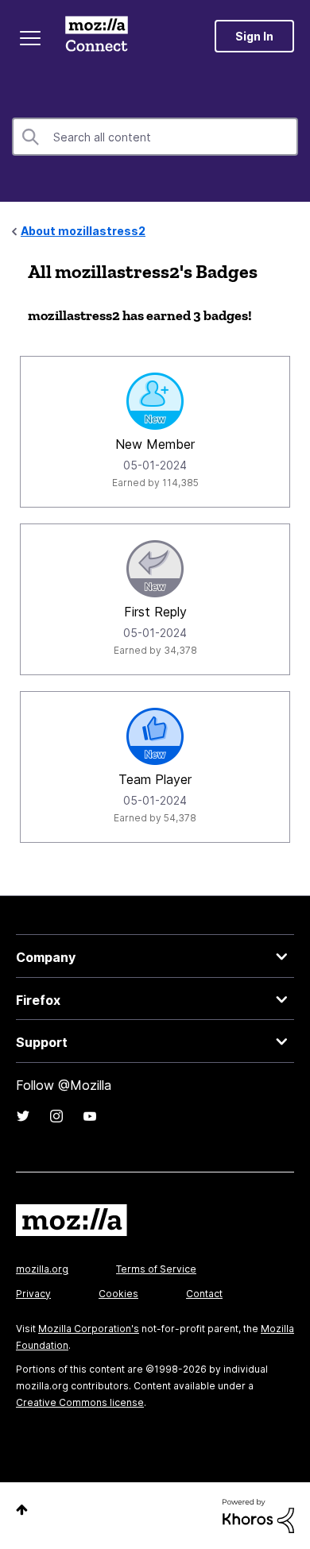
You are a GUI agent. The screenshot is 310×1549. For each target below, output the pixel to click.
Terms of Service (156, 1269)
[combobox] (155, 137)
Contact (204, 1294)
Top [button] (22, 1509)
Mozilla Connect (96, 36)
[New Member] (155, 401)
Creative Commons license (80, 1402)
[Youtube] (90, 1116)
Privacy (33, 1294)
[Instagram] (56, 1116)
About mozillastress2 (83, 231)
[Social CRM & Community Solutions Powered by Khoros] (258, 1514)
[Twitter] (23, 1116)
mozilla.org (42, 1269)
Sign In (254, 36)
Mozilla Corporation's (88, 1329)
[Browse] (30, 38)
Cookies (118, 1294)
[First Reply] (155, 568)
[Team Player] (155, 736)
